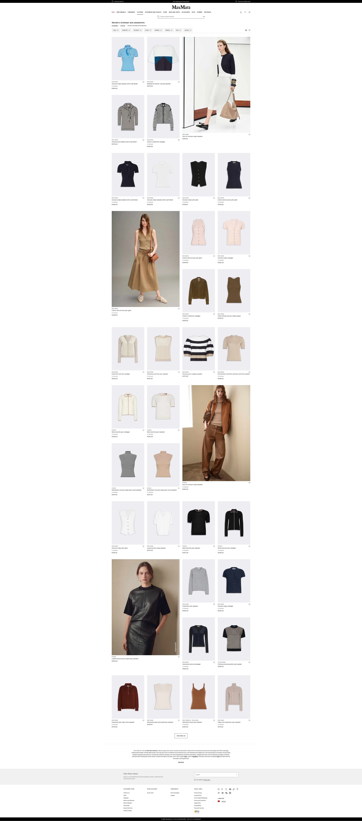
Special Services (127, 808)
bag (218, 756)
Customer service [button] (127, 2)
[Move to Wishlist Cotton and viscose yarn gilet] (249, 198)
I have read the (203, 780)
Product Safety (127, 810)
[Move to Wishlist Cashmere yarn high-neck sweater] (143, 720)
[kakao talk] (222, 793)
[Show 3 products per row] (246, 30)
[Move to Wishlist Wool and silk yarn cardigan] (143, 430)
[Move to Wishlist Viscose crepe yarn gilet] (214, 198)
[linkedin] (230, 793)
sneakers (194, 756)
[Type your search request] (204, 16)
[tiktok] (234, 789)
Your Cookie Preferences (200, 798)
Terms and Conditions (200, 800)
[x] (226, 789)
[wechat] (226, 793)
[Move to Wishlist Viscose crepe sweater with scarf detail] (143, 82)
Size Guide (126, 805)
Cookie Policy (197, 795)
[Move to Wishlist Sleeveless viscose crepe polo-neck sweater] (143, 488)
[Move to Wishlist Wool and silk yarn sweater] (179, 430)
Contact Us (126, 793)
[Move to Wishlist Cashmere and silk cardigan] (143, 372)
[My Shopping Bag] (249, 12)
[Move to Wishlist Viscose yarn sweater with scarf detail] (143, 140)
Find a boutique (175, 793)
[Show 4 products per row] (249, 30)
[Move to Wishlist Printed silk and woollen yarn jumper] (249, 662)
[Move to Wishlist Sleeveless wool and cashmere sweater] (179, 720)
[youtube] (230, 789)
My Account (150, 793)
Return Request (127, 803)
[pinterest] (238, 789)
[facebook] (222, 789)
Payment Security (199, 808)
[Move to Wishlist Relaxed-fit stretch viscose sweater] (179, 82)
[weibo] (219, 793)
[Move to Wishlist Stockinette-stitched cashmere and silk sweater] (249, 372)
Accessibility (197, 805)
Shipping (125, 798)
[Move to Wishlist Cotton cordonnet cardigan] (179, 140)
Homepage (115, 25)
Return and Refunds (128, 800)
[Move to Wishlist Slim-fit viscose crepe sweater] (249, 135)
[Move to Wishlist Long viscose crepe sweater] (179, 546)
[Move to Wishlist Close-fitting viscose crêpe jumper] (249, 314)
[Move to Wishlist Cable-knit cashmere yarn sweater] (249, 720)
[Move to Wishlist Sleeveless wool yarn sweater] (214, 720)
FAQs (124, 795)
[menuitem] (113, 12)
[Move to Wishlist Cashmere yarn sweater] (214, 604)
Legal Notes (197, 803)
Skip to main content (7, 1)
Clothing (122, 25)
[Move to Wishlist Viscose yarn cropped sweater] (214, 372)
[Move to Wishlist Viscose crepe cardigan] (249, 256)
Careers (173, 795)
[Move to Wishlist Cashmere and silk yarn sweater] (179, 372)
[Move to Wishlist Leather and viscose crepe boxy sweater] (179, 657)
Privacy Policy (206, 780)
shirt (185, 756)
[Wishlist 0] (245, 12)
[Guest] (241, 12)
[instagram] (219, 789)
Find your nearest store (244, 1)
